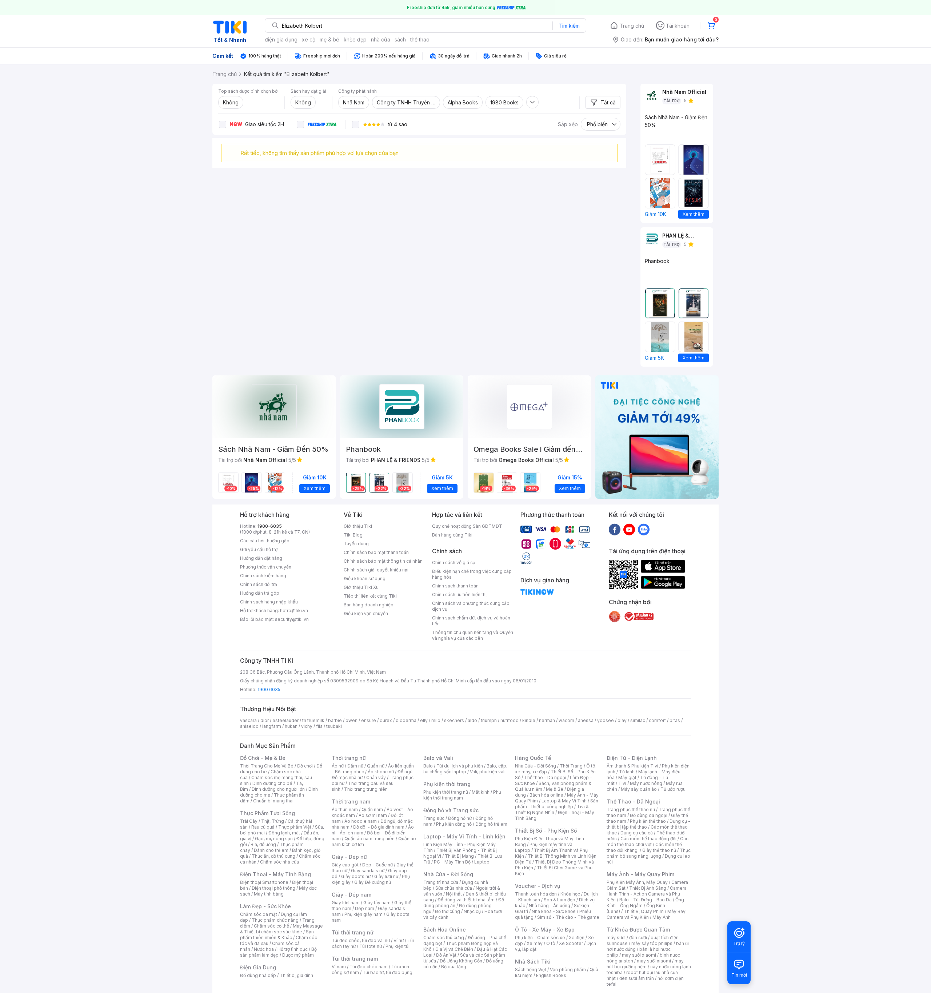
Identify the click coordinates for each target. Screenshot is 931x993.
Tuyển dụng (356, 543)
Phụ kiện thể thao (648, 821)
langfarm (271, 726)
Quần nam (372, 809)
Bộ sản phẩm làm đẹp (278, 952)
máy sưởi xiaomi (654, 961)
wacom (566, 720)
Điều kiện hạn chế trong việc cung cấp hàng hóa (472, 574)
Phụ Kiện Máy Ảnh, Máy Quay (637, 882)
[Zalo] (644, 529)
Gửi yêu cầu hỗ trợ (258, 549)
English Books (551, 975)
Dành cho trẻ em (271, 850)
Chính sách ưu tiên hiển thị (459, 594)
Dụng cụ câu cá (636, 833)
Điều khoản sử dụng (364, 578)
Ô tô (550, 943)
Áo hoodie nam (360, 821)
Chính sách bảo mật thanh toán (376, 552)
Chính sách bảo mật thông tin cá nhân (383, 561)
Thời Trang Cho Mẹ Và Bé (266, 766)
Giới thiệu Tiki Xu (361, 587)
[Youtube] (629, 529)
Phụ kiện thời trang (447, 784)
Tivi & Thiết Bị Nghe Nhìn (552, 809)
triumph (489, 720)
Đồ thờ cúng (447, 911)
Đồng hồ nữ (460, 818)
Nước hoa (264, 949)
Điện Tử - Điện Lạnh (632, 758)
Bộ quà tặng (453, 966)
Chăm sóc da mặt (258, 914)
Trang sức (433, 818)
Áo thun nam (345, 809)
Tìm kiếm (569, 26)
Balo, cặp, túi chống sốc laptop (465, 768)
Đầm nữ (355, 766)
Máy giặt (627, 777)
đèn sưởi (638, 937)
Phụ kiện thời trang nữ (445, 792)
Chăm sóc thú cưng (443, 937)
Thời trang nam (351, 801)
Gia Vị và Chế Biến (454, 949)
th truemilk (313, 720)
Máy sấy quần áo (639, 789)
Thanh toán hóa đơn (536, 894)
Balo (428, 766)
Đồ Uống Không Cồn (461, 961)
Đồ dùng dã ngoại (648, 815)
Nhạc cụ (472, 911)
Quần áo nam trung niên (369, 838)
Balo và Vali (438, 758)
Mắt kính (481, 792)
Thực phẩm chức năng (275, 920)
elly (424, 720)
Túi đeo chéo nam (368, 966)
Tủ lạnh (627, 771)
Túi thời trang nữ (352, 932)
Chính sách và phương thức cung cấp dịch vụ (471, 606)
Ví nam (339, 966)
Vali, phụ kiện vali (488, 771)
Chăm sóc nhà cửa (279, 862)
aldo (472, 720)
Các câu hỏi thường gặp (264, 540)
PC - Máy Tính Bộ (452, 862)
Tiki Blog (353, 535)
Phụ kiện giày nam (363, 914)
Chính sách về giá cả (453, 562)
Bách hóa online (546, 795)
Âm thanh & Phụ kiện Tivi (632, 766)
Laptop (482, 862)
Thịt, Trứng (272, 821)
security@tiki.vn (292, 619)
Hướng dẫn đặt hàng (261, 558)
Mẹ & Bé (554, 789)
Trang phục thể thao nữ (631, 809)
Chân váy (376, 777)
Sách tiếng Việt (530, 969)
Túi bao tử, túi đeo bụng (387, 972)
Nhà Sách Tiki (533, 961)
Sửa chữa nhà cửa (453, 888)
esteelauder (285, 720)
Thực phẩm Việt (294, 827)
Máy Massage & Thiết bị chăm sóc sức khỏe (281, 928)
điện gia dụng (281, 39)
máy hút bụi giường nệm (645, 963)
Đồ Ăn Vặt (446, 955)
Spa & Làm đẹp (559, 899)
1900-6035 (269, 526)
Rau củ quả (263, 827)
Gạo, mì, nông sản (274, 838)
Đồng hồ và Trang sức (451, 810)
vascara (248, 720)
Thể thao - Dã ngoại (545, 777)
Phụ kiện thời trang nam (462, 795)
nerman (547, 720)
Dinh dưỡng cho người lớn (278, 789)
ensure (368, 720)
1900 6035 (268, 689)
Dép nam (364, 908)
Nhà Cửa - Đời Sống (448, 874)
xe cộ (308, 39)
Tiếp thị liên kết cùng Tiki (370, 596)
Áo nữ (338, 766)
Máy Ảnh (661, 917)
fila (319, 726)
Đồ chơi (305, 766)
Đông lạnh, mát (284, 833)
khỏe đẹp (355, 39)
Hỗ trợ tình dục (292, 949)
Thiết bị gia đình (296, 975)
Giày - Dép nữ (349, 857)
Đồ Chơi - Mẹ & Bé (262, 758)
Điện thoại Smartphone (264, 882)
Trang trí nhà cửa (440, 882)
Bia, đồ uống (263, 844)
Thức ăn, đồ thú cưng (273, 856)
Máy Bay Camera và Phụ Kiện (646, 914)
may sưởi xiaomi (639, 955)
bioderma (406, 720)
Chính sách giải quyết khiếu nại (376, 570)
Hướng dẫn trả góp (259, 593)
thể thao (419, 39)
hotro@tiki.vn (294, 610)
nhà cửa (380, 39)
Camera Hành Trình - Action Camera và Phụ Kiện (647, 893)
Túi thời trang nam (355, 959)
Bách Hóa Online (444, 929)
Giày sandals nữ (367, 870)
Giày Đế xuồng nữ (372, 882)
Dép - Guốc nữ (377, 865)
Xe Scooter (571, 943)
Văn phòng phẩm (568, 969)
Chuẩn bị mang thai (273, 800)
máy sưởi (616, 937)
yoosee (605, 720)
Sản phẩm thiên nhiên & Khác (277, 934)
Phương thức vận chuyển (265, 567)
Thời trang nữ (349, 758)
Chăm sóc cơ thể (271, 926)
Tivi (622, 783)
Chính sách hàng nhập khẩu (269, 602)
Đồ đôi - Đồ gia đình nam (378, 827)
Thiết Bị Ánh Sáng (647, 888)
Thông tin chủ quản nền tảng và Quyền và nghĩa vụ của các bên (472, 635)
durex (386, 720)
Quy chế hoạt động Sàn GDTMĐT (467, 526)
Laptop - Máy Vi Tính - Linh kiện (464, 836)
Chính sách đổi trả (258, 584)
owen (351, 720)
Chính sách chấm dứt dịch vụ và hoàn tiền (471, 620)
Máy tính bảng (269, 894)
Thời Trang (571, 766)
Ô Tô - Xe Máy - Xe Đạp (545, 929)
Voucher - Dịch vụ (537, 886)
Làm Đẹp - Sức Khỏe (265, 906)
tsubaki (334, 726)
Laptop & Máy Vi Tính (564, 800)
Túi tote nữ (370, 946)
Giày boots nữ (356, 876)
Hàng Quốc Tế (533, 758)
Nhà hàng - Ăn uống (549, 905)
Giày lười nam (346, 902)
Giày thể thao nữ (659, 850)
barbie (335, 720)
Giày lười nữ (386, 876)
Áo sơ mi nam (373, 815)
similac (637, 720)
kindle (528, 720)
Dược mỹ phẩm (298, 955)
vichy (306, 726)
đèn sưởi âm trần (636, 978)
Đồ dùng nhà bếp (258, 975)
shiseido (249, 726)
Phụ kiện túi (397, 946)
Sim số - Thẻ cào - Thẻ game (568, 917)
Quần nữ (375, 766)
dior (264, 720)
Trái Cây (248, 821)
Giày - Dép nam (351, 895)
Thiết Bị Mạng (459, 856)
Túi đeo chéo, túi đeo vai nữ (361, 940)
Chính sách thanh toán (455, 586)
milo (435, 720)
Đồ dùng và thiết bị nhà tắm (466, 899)
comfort (657, 720)
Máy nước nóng (646, 783)
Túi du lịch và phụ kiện (459, 766)
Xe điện (576, 937)
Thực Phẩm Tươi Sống (267, 813)
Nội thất (454, 894)
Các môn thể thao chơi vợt (647, 841)
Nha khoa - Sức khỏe (554, 911)
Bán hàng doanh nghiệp (368, 604)
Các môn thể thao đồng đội (648, 838)
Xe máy (535, 943)
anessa (586, 720)
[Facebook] (614, 529)
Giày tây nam (377, 902)
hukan (291, 726)
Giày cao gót (345, 865)
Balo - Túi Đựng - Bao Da (645, 899)
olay (622, 720)
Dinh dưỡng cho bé (272, 783)
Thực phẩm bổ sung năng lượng (649, 853)
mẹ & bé (329, 39)
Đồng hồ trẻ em (491, 824)
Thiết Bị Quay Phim (644, 911)
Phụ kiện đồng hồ (454, 824)
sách (400, 39)
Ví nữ (398, 940)
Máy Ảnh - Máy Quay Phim (640, 874)
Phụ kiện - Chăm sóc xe (540, 937)
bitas (675, 720)
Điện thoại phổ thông (273, 888)
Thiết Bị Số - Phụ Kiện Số (546, 831)
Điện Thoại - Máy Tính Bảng (275, 874)
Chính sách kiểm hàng (263, 575)
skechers (454, 720)
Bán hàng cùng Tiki (452, 535)
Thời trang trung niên (366, 789)
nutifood (509, 720)
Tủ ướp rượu (673, 789)
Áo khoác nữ (381, 771)
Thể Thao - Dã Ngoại (633, 801)
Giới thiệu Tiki (358, 526)
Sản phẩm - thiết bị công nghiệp (556, 803)
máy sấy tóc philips (651, 943)
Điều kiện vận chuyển (366, 613)
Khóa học (570, 894)
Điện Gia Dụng (258, 967)
